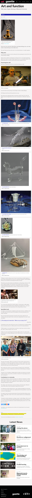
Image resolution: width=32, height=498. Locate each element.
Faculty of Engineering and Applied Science (13, 413)
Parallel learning (21, 464)
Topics (2, 412)
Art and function (12, 6)
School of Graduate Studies (4, 414)
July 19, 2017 (3, 16)
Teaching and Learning (11, 414)
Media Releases (3, 496)
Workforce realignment (24, 437)
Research (25, 413)
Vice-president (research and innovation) (19, 414)
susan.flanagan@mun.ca (4, 408)
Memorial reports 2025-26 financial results (22, 474)
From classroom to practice (22, 446)
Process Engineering (21, 413)
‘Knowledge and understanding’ (22, 456)
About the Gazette (4, 489)
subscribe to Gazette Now (19, 416)
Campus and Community (4, 413)
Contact (2, 492)
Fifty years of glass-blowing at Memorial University (14, 9)
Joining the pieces (22, 428)
